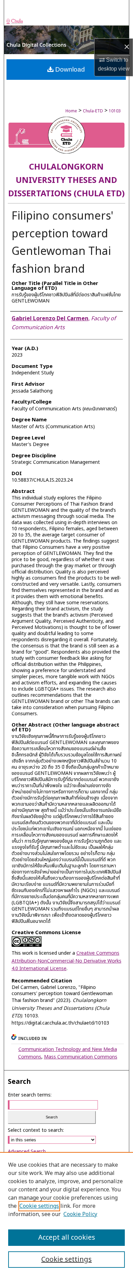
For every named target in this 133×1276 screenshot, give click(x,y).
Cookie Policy (80, 1214)
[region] (66, 1214)
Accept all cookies (66, 1237)
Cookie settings (39, 1206)
